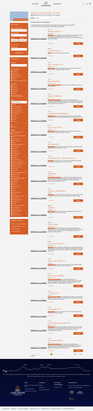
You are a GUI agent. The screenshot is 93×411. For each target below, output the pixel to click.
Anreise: (13, 38)
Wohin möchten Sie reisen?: (17, 28)
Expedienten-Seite (34, 408)
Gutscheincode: (14, 47)
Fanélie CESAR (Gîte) (55, 96)
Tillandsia (51, 207)
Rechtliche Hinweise (23, 408)
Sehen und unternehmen (44, 389)
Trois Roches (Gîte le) (55, 340)
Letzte (80, 354)
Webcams (41, 385)
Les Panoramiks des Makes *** (59, 113)
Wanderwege (42, 387)
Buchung (78, 43)
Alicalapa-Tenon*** (55, 31)
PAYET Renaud (53, 224)
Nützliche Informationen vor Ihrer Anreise (32, 386)
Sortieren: (33, 18)
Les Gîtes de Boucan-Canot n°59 (59, 323)
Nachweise (13, 408)
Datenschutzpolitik (56, 408)
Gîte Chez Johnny (54, 81)
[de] (90, 4)
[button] (87, 4)
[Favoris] (85, 3)
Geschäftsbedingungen (68, 408)
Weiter (75, 354)
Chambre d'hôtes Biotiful (56, 191)
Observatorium (45, 408)
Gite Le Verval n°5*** (55, 64)
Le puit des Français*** (56, 243)
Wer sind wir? (6, 408)
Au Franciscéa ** (54, 144)
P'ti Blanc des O (53, 293)
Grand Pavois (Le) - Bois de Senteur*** (62, 158)
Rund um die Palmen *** (57, 261)
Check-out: (21, 38)
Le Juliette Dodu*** (55, 50)
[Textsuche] (25, 65)
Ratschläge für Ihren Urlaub (30, 391)
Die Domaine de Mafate (56, 275)
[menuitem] (35, 3)
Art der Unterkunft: (15, 33)
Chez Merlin (52, 173)
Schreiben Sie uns (57, 387)
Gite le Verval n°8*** (55, 127)
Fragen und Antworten (29, 388)
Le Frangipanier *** (55, 309)
